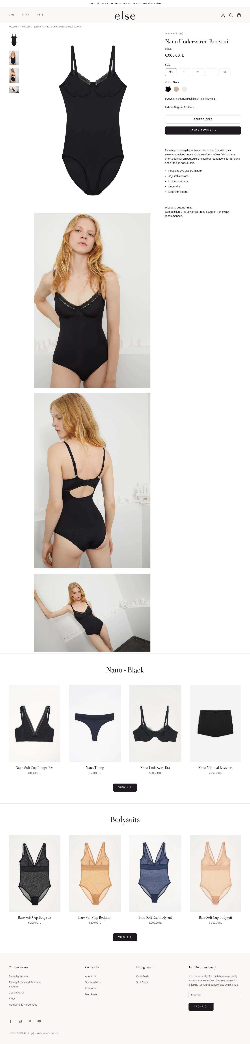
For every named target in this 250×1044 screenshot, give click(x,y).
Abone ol (201, 1006)
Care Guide (142, 976)
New (12, 15)
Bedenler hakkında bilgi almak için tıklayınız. (190, 98)
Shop (25, 15)
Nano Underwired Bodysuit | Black (64, 27)
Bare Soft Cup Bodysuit (34, 918)
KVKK (12, 998)
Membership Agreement (23, 1004)
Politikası (189, 107)
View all (125, 787)
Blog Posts (91, 994)
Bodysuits (39, 27)
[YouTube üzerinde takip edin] (39, 1021)
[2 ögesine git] (14, 57)
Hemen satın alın (203, 130)
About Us (90, 976)
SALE (40, 15)
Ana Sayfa (13, 27)
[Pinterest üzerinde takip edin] (29, 1021)
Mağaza (26, 27)
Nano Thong (95, 768)
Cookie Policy (16, 992)
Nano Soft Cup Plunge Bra (34, 768)
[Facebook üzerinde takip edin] (10, 1021)
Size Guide (142, 982)
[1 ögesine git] (14, 39)
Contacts (90, 988)
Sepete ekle (203, 119)
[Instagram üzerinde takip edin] (20, 1021)
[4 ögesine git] (14, 89)
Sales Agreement (19, 976)
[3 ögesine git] (14, 75)
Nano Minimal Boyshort (215, 768)
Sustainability (93, 982)
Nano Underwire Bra (155, 768)
